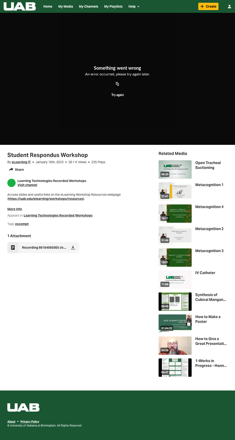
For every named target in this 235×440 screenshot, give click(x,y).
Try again (117, 95)
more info (14, 209)
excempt (22, 224)
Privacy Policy (29, 421)
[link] (208, 6)
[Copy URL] (117, 84)
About (11, 421)
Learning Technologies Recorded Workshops (58, 215)
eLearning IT (21, 162)
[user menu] (229, 6)
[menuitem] (48, 6)
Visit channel (27, 185)
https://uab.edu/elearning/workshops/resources (45, 199)
